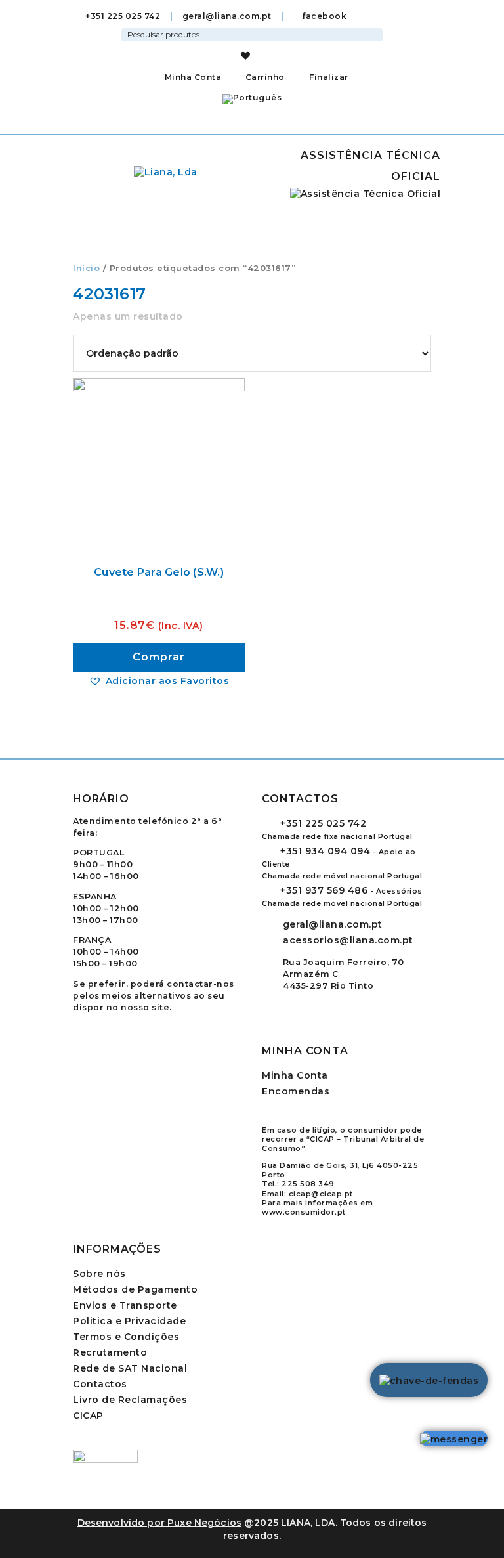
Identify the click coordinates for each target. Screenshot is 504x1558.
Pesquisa (375, 32)
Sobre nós (99, 1274)
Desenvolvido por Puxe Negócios (159, 1522)
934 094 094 (325, 851)
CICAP (88, 1415)
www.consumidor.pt (304, 1212)
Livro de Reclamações (130, 1400)
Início (86, 268)
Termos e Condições (126, 1337)
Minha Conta (193, 77)
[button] (159, 680)
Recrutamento (110, 1352)
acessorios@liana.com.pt (348, 940)
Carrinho (264, 77)
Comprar (159, 657)
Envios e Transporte (125, 1305)
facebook (323, 16)
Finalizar (327, 77)
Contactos (100, 1384)
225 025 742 (323, 823)
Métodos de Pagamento (135, 1289)
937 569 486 (324, 890)
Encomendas (295, 1091)
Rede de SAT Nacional (130, 1368)
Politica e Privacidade (129, 1321)
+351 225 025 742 (122, 16)
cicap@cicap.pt (321, 1193)
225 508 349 (308, 1183)
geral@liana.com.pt (227, 16)
